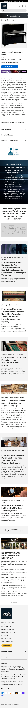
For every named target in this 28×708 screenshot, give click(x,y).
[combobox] (14, 10)
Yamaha (3, 50)
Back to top (14, 602)
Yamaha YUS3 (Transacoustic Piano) (8, 20)
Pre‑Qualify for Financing (10, 67)
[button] (22, 5)
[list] (14, 35)
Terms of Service (15, 704)
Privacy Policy (8, 704)
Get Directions (6, 645)
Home (2, 19)
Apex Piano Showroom (9, 702)
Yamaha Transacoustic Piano (11, 19)
